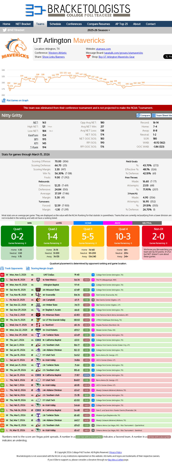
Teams (40, 24)
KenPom (33, 135)
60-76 (77, 325)
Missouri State (51, 290)
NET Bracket (23, 24)
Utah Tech (49, 355)
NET (35, 122)
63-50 (77, 400)
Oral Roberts (50, 330)
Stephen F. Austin (52, 310)
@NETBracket (16, 30)
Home (6, 24)
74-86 (77, 360)
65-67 (76, 430)
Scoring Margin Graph (42, 268)
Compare (145, 115)
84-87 (77, 380)
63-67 (76, 390)
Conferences (74, 24)
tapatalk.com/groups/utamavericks (123, 52)
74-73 (76, 305)
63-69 (77, 335)
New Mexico (49, 279)
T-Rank (34, 147)
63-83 (77, 315)
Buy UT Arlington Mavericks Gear (117, 56)
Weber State (50, 305)
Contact (151, 24)
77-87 (76, 375)
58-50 (77, 320)
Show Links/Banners (53, 56)
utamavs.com (103, 48)
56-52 (77, 355)
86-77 (76, 345)
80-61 (76, 370)
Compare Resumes (98, 24)
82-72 (77, 350)
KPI (36, 143)
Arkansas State (51, 315)
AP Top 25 (121, 24)
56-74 (76, 279)
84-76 (77, 295)
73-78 (76, 395)
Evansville (49, 295)
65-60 (77, 415)
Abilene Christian (52, 350)
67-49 (76, 290)
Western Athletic (58, 52)
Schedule (55, 24)
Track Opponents (14, 268)
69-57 (76, 330)
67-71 (77, 300)
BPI (36, 139)
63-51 (76, 340)
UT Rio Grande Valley (54, 320)
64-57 (76, 420)
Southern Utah (51, 345)
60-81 (76, 385)
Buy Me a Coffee (115, 459)
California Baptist (52, 340)
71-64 (77, 365)
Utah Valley (49, 360)
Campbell (49, 300)
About (137, 24)
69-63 (77, 425)
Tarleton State (51, 335)
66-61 (76, 310)
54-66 (77, 405)
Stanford (48, 325)
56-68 (77, 410)
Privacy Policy (115, 452)
